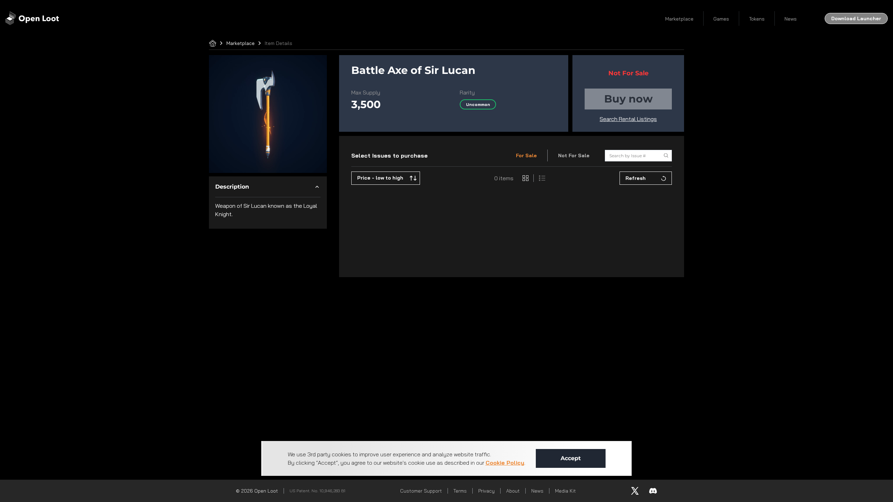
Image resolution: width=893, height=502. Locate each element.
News (791, 19)
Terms (460, 491)
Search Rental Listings (628, 118)
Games (721, 19)
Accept (571, 458)
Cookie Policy (505, 462)
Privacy (486, 491)
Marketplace (679, 19)
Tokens (757, 19)
